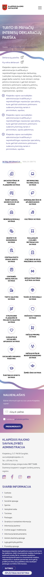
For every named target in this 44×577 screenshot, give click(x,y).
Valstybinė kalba (10, 509)
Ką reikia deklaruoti (10, 62)
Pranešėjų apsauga (11, 546)
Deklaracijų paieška (10, 57)
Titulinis (5, 47)
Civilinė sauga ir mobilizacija (15, 529)
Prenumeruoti (13, 426)
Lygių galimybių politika (13, 542)
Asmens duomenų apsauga (14, 538)
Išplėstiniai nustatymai (17, 573)
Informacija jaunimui (12, 525)
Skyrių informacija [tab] (11, 162)
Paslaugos (8, 517)
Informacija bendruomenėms (15, 534)
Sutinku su (17, 419)
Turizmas (8, 513)
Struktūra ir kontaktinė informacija (17, 521)
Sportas (7, 505)
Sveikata (7, 492)
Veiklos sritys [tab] (29, 162)
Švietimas (8, 497)
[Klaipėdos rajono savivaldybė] (12, 7)
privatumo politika (22, 419)
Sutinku (9, 568)
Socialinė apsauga (11, 501)
